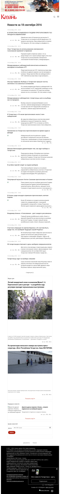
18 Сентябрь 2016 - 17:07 (14, 128)
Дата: (10, 428)
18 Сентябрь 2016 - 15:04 (14, 225)
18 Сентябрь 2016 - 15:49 (14, 176)
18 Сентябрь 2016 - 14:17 (14, 256)
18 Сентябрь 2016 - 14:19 (14, 241)
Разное (35, 443)
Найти (12, 432)
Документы (26, 443)
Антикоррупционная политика (15, 474)
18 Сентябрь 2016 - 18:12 (14, 46)
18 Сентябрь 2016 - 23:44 (14, 30)
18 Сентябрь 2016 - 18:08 (14, 79)
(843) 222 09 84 (49, 487)
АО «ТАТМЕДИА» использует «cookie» (17, 476)
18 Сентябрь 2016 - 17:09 (14, 111)
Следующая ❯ (29, 272)
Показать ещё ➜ (30, 398)
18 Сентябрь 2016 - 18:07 (14, 95)
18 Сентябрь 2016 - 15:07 (14, 210)
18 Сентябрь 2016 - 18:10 (14, 62)
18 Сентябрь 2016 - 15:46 (14, 192)
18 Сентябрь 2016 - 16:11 (14, 162)
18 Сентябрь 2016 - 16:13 (14, 146)
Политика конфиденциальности (15, 481)
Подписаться (43, 481)
